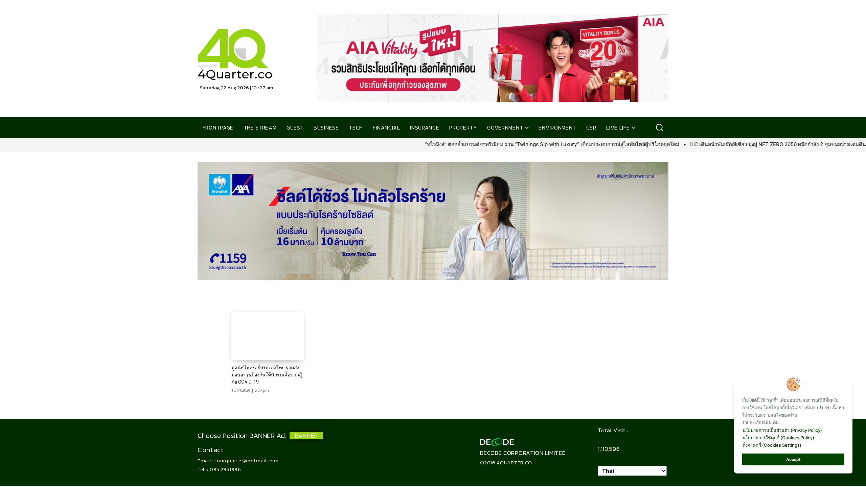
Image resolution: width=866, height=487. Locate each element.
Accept (793, 459)
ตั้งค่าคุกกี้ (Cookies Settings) (772, 445)
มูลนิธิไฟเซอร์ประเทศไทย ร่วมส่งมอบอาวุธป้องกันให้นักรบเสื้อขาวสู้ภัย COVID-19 (266, 375)
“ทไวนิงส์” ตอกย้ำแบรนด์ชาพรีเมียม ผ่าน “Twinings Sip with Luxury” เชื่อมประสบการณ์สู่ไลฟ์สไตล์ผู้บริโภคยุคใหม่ (478, 144)
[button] (659, 128)
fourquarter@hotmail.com (247, 460)
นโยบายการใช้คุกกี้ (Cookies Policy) (778, 437)
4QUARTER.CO (514, 462)
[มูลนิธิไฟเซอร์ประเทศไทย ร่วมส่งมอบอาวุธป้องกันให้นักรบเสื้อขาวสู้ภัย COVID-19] (267, 336)
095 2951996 (225, 469)
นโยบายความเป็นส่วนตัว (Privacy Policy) (782, 430)
